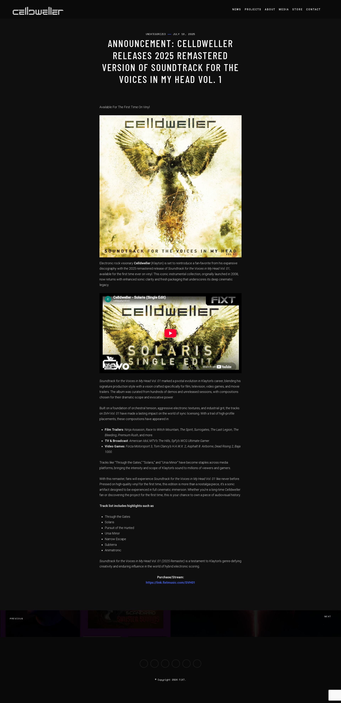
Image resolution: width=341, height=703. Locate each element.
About (270, 9)
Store (297, 9)
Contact (313, 9)
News (236, 9)
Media (284, 9)
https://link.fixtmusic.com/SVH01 (170, 582)
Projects (253, 9)
